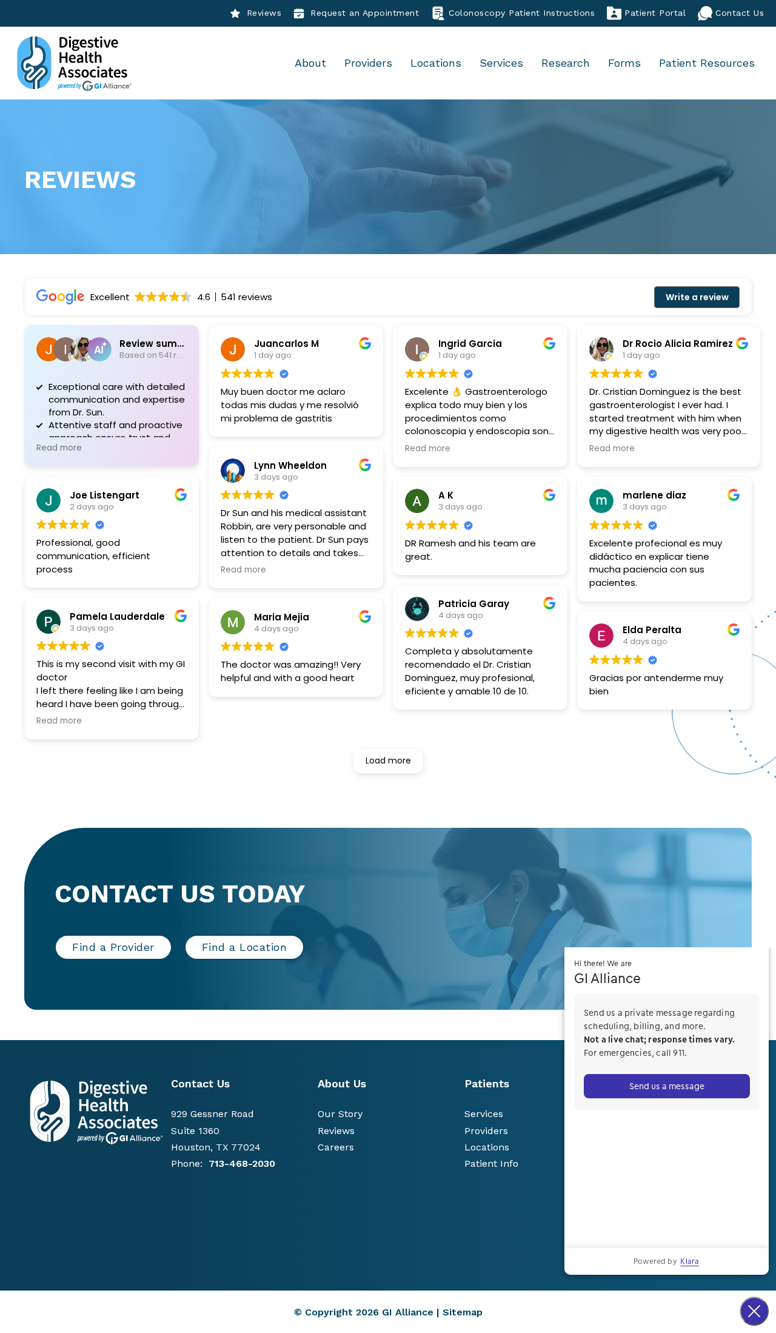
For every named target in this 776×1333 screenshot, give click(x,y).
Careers (336, 1147)
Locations (435, 62)
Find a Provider (113, 947)
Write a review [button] (697, 297)
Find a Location (244, 947)
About (310, 62)
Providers (368, 62)
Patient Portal (655, 13)
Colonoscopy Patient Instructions (522, 13)
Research (565, 62)
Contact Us (739, 13)
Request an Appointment (364, 13)
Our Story (340, 1114)
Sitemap (463, 1312)
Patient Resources (707, 62)
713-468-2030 (242, 1163)
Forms (624, 62)
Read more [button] (59, 448)
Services (501, 62)
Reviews (264, 13)
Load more (388, 760)
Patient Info (491, 1163)
